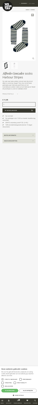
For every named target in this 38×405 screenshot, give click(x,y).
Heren (27, 9)
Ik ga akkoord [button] (9, 390)
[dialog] (19, 382)
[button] (19, 135)
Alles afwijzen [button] (28, 390)
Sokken (33, 9)
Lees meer (9, 375)
